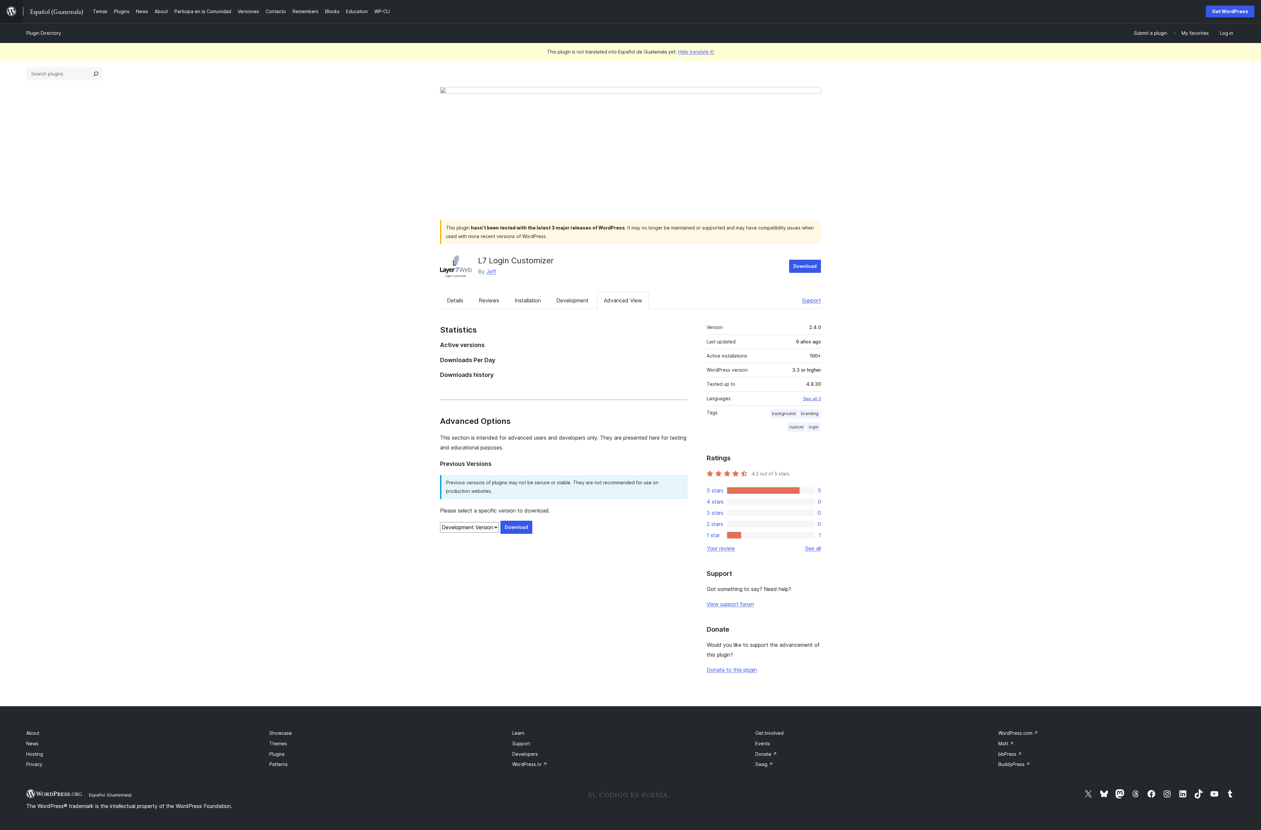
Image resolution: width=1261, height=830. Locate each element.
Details (455, 300)
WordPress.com (1018, 733)
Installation (528, 300)
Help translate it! (696, 52)
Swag (764, 764)
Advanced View (623, 300)
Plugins (277, 754)
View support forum (730, 604)
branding (809, 413)
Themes (278, 743)
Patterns (278, 764)
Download (805, 266)
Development (572, 300)
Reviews (489, 300)
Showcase (280, 733)
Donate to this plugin (732, 669)
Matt (1006, 743)
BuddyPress (1014, 764)
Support (811, 300)
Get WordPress (1230, 11)
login (813, 427)
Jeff (491, 271)
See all (813, 548)
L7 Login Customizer (516, 260)
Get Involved (769, 733)
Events (762, 743)
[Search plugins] (95, 73)
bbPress (1010, 754)
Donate (766, 754)
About (32, 733)
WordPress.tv (529, 764)
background (784, 413)
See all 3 (812, 398)
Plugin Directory (43, 33)
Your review (721, 548)
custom (796, 427)
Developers (525, 754)
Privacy (34, 764)
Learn (518, 733)
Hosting (34, 754)
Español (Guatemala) (110, 794)
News (32, 743)
